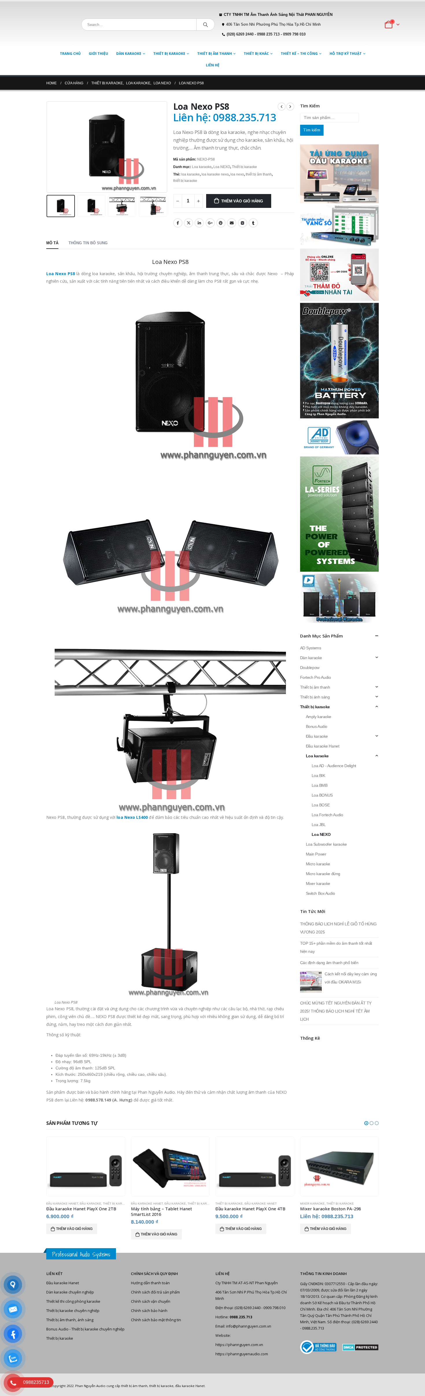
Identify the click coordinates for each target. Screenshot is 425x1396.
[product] (86, 1166)
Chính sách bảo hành (149, 1310)
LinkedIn (199, 223)
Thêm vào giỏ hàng (242, 201)
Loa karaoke (202, 167)
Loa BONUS (322, 795)
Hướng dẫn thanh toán (150, 1283)
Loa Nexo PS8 (60, 273)
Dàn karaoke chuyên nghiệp (70, 1292)
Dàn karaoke (128, 53)
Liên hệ (212, 65)
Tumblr (253, 223)
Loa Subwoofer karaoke (326, 844)
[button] (366, 1123)
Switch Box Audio (320, 893)
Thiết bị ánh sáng (315, 697)
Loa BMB (320, 785)
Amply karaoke (319, 716)
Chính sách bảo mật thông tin (156, 1319)
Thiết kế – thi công (299, 53)
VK (242, 223)
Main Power (316, 854)
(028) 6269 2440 (240, 34)
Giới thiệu (98, 53)
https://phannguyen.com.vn (239, 1344)
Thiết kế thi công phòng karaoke (73, 1301)
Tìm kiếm (311, 130)
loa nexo (237, 174)
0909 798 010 (294, 34)
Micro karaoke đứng (323, 873)
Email (231, 223)
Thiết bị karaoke (169, 53)
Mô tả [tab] (52, 243)
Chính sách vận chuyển (150, 1301)
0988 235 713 (268, 34)
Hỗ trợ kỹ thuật (346, 53)
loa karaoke (190, 174)
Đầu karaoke (317, 736)
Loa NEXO (221, 167)
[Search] (206, 24)
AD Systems (310, 648)
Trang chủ (70, 53)
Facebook (177, 223)
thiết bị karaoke (185, 181)
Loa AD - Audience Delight (334, 765)
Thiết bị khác (256, 53)
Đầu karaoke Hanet (322, 746)
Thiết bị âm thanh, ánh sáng (69, 1319)
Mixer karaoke (318, 883)
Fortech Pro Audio (315, 677)
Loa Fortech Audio (327, 814)
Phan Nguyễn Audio (90, 1386)
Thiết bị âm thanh (214, 53)
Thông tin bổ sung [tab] (88, 243)
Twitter (188, 223)
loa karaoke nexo (215, 174)
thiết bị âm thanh (259, 174)
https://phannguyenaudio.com (241, 1354)
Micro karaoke (318, 864)
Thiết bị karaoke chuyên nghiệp (72, 1310)
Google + (210, 223)
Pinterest (221, 223)
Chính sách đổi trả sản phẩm (155, 1292)
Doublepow (309, 667)
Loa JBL (319, 824)
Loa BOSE (321, 805)
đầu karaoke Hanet (190, 1386)
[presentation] (47, 147)
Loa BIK (318, 775)
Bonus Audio (316, 726)
